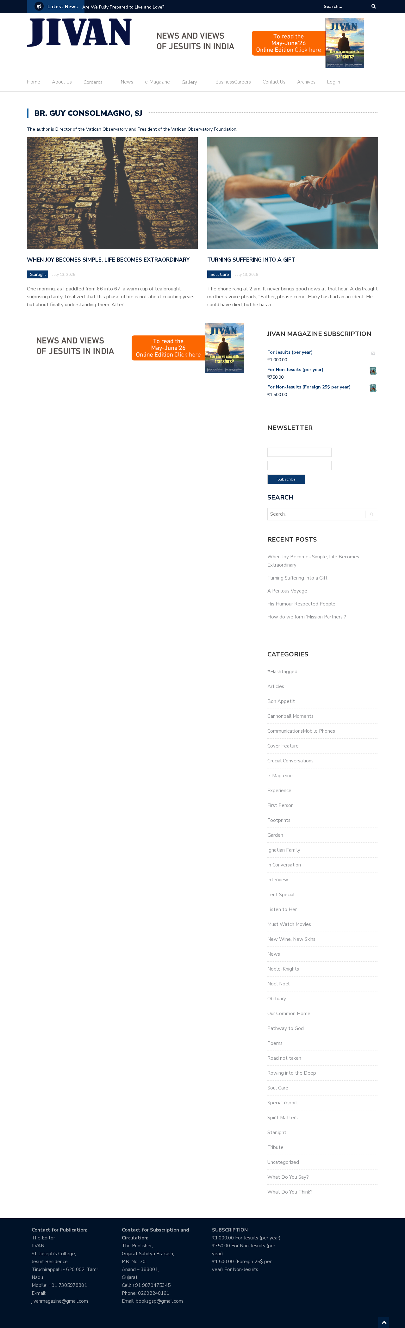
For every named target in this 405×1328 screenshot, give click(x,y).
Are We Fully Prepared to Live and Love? (123, 7)
